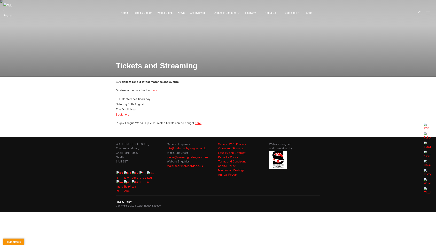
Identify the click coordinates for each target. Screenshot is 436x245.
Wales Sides (165, 12)
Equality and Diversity (232, 152)
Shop (309, 12)
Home (124, 12)
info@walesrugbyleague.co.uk (186, 148)
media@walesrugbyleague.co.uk (187, 157)
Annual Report (227, 174)
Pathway (250, 12)
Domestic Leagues (225, 12)
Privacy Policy (124, 201)
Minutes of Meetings (231, 170)
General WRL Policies (232, 144)
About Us (270, 12)
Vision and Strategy (230, 148)
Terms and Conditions (232, 161)
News (181, 12)
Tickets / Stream (142, 12)
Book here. (123, 114)
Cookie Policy (227, 166)
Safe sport (291, 12)
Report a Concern (229, 157)
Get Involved (197, 12)
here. (154, 90)
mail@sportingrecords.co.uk (185, 166)
